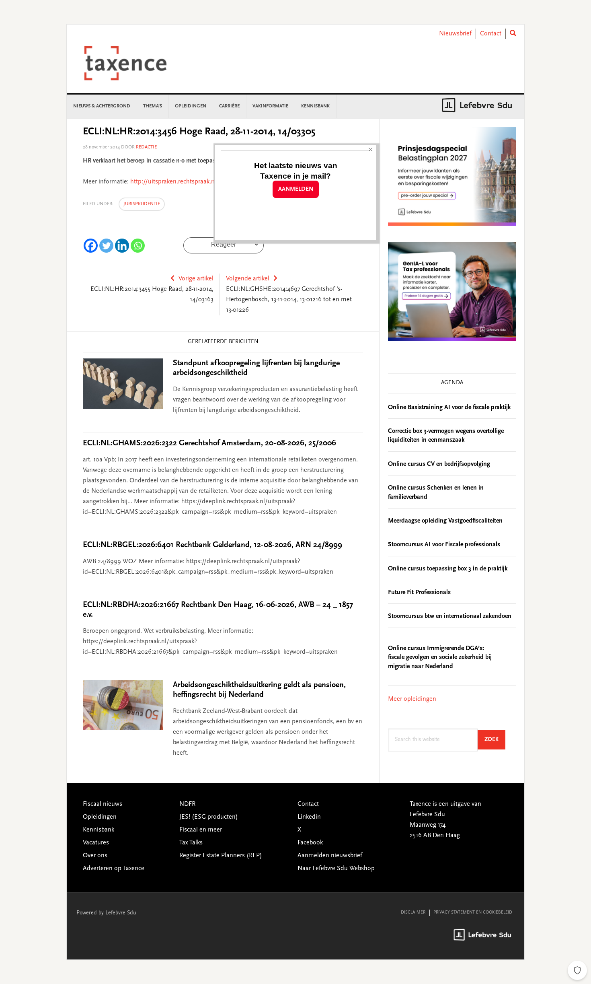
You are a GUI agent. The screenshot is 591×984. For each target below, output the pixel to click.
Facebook (310, 843)
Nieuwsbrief (455, 34)
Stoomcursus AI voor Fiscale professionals (444, 544)
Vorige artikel (196, 279)
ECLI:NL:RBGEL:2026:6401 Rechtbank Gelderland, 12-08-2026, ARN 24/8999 (212, 545)
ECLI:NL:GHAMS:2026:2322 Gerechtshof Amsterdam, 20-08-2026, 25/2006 (209, 443)
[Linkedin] (122, 246)
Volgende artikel (247, 279)
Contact (490, 34)
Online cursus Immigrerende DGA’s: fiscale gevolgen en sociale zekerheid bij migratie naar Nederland (440, 657)
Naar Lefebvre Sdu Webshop (336, 868)
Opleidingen (100, 817)
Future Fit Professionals (419, 592)
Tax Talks (191, 843)
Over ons (95, 855)
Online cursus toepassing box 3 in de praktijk (447, 569)
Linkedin (309, 817)
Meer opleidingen (412, 699)
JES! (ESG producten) (208, 817)
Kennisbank (98, 830)
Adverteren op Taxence (113, 868)
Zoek (494, 740)
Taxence (135, 63)
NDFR (187, 804)
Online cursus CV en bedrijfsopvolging (439, 464)
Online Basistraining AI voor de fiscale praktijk (449, 407)
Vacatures (96, 843)
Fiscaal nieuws (102, 804)
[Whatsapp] (138, 246)
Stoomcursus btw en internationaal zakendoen (449, 616)
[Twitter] (106, 246)
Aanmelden (295, 189)
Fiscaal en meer (200, 830)
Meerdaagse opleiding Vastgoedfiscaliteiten (445, 521)
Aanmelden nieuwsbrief (330, 855)
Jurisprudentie (141, 204)
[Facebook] (91, 246)
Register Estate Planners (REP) (220, 855)
